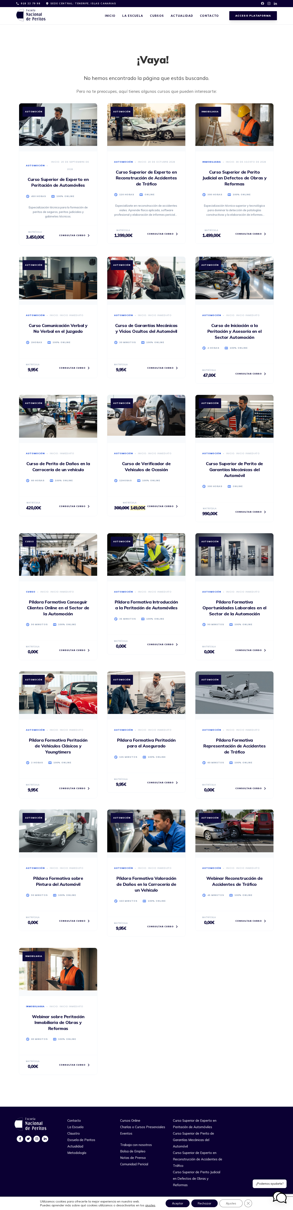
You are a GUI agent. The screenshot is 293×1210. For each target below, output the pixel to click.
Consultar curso (72, 235)
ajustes (150, 1205)
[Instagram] (36, 1139)
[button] (280, 1197)
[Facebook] (20, 1139)
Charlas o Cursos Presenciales (142, 1127)
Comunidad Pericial (134, 1164)
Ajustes (231, 1203)
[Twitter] (28, 1139)
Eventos (126, 1133)
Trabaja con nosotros (136, 1145)
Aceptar (177, 1203)
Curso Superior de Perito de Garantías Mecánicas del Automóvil (193, 1139)
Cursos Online (130, 1120)
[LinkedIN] (45, 1139)
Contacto (209, 15)
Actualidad (182, 15)
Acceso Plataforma (253, 15)
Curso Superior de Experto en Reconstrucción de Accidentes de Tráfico (197, 1159)
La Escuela (132, 15)
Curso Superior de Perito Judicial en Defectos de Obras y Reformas (196, 1178)
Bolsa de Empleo (132, 1151)
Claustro (73, 1133)
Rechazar (204, 1203)
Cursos (157, 15)
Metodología (76, 1153)
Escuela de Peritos (81, 1140)
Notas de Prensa (133, 1158)
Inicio (110, 15)
